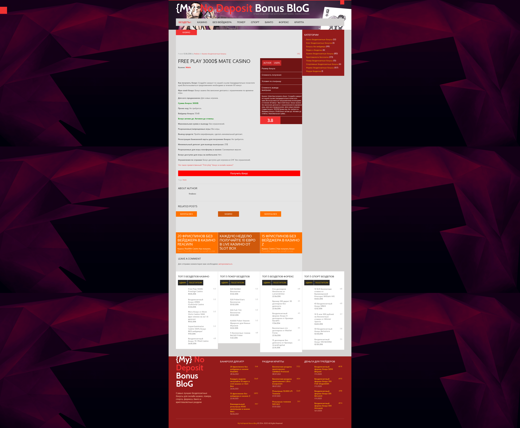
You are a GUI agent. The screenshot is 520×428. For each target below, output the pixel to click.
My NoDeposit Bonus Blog (247, 423)
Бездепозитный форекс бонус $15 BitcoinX (322, 393)
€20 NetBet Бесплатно (235, 290)
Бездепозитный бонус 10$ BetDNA (323, 340)
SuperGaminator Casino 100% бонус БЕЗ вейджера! (197, 328)
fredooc (197, 54)
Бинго (269, 22)
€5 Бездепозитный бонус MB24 (323, 304)
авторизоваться (225, 264)
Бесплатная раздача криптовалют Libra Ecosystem (282, 381)
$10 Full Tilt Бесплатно (236, 311)
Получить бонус (239, 173)
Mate (184, 180)
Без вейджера (222, 22)
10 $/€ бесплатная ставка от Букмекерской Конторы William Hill (324, 292)
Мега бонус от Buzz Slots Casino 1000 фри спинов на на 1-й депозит (198, 315)
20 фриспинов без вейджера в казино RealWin (196, 240)
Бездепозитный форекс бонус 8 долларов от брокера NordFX (282, 317)
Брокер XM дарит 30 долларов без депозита (282, 303)
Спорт (255, 22)
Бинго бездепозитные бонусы (319, 39)
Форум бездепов (313, 71)
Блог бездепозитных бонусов (319, 43)
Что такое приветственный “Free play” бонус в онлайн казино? (205, 165)
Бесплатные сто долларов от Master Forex (282, 330)
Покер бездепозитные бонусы (319, 60)
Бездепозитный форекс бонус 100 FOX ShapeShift (323, 381)
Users (277, 63)
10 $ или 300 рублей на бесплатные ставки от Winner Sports (324, 318)
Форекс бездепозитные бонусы (320, 67)
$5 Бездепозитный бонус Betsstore (323, 330)
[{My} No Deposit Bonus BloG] (195, 390)
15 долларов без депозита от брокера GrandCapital (282, 342)
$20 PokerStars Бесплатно (237, 300)
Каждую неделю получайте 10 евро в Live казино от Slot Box (237, 242)
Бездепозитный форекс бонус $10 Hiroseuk (323, 405)
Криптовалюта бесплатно (317, 57)
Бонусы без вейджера (316, 46)
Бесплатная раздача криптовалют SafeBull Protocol (282, 369)
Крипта (299, 22)
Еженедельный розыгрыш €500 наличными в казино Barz (240, 408)
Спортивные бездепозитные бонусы (322, 64)
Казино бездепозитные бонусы (214, 54)
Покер (241, 22)
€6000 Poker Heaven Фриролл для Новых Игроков (240, 323)
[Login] (342, 2)
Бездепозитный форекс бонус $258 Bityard (323, 369)
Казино (202, 22)
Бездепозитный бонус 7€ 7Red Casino (198, 339)
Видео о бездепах (314, 50)
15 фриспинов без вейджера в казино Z (281, 240)
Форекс (284, 22)
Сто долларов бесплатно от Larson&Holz (279, 291)
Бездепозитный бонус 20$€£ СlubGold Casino (196, 302)
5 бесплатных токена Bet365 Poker (240, 334)
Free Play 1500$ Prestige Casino (195, 290)
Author (267, 63)
